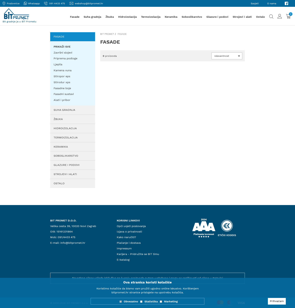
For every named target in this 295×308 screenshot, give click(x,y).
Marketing (171, 301)
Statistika (151, 301)
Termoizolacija (150, 16)
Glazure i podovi (217, 16)
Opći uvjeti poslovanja (131, 226)
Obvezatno (131, 301)
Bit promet (107, 34)
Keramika (171, 16)
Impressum (124, 248)
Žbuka (110, 16)
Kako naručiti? (126, 237)
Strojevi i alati (242, 16)
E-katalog (123, 259)
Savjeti (255, 3)
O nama (271, 3)
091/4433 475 (66, 237)
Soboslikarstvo (192, 16)
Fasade (74, 16)
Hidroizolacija (127, 16)
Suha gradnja (92, 16)
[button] (227, 55)
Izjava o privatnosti (129, 231)
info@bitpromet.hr (72, 242)
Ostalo (260, 16)
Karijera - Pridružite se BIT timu (138, 254)
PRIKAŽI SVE (62, 46)
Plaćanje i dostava (129, 242)
